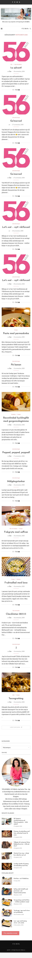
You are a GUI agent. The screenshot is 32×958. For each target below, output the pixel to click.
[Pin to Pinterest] (16, 90)
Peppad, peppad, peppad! (16, 452)
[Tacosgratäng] (16, 682)
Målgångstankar (16, 481)
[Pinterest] (17, 2)
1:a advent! (16, 68)
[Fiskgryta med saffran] (16, 515)
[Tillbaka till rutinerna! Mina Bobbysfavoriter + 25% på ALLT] (7, 844)
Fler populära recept (10, 933)
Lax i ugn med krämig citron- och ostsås (20, 922)
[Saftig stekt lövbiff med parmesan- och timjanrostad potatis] (7, 891)
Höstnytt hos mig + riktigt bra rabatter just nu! (21, 854)
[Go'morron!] (16, 104)
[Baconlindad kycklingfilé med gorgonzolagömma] (16, 401)
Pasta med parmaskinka (16, 333)
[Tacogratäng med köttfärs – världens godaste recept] (7, 902)
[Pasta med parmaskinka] (16, 317)
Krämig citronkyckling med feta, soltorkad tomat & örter (22, 833)
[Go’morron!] (16, 158)
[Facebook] (12, 2)
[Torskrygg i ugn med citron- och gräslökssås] (7, 913)
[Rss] (19, 2)
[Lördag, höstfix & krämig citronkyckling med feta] (7, 866)
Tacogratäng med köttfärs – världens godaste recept (21, 901)
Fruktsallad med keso (16, 583)
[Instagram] (14, 2)
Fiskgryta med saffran (16, 532)
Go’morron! (16, 174)
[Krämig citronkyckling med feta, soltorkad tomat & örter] (7, 834)
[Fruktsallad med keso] (16, 566)
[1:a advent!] (16, 51)
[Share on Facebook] (15, 90)
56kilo (15, 789)
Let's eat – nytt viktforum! (16, 227)
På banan (16, 365)
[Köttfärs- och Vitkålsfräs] (7, 881)
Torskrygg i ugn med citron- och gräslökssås (22, 911)
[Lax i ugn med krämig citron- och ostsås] (7, 923)
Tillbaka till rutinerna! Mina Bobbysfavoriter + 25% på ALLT (22, 844)
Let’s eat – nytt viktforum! (16, 280)
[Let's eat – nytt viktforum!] (16, 211)
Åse (10, 71)
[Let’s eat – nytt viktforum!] (16, 264)
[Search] (30, 28)
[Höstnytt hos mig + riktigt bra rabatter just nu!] (7, 855)
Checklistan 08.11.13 (16, 614)
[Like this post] (13, 90)
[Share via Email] (19, 90)
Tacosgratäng (16, 698)
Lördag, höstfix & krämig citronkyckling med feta (21, 864)
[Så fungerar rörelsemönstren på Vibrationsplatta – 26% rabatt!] (7, 821)
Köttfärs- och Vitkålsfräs (21, 878)
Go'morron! (16, 121)
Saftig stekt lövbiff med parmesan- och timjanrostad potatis (21, 890)
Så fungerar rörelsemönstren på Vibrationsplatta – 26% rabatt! (21, 821)
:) (16, 648)
